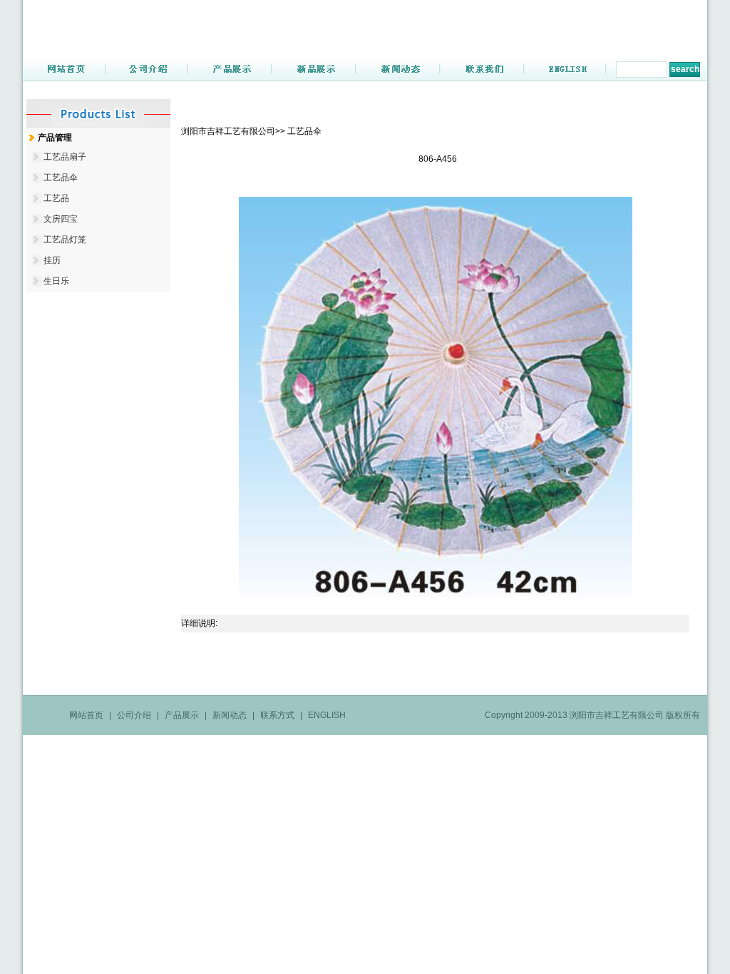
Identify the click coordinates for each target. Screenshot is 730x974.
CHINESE (666, 16)
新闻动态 (229, 715)
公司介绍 (134, 715)
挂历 (52, 260)
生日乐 (56, 281)
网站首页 (86, 715)
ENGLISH (615, 16)
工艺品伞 (60, 178)
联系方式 (277, 715)
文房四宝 (60, 219)
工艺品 (56, 198)
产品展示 (182, 715)
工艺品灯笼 (64, 240)
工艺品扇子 (64, 157)
